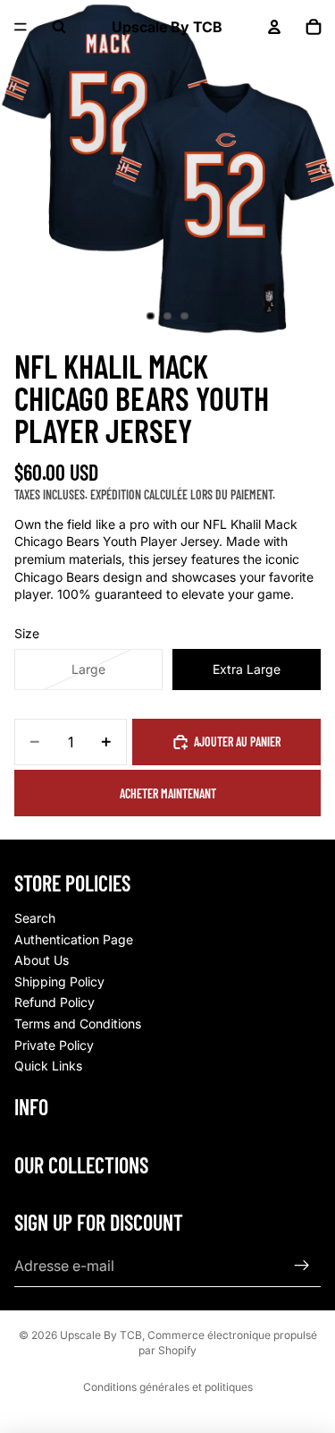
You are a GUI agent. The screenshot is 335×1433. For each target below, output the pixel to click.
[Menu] (20, 26)
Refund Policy (54, 1002)
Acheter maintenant (168, 793)
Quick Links (48, 1065)
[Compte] (274, 27)
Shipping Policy (59, 981)
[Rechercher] (59, 27)
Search (34, 917)
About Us (41, 960)
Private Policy (54, 1045)
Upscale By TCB (101, 1335)
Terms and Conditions (77, 1023)
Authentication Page (73, 939)
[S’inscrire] (302, 1265)
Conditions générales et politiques (168, 1387)
